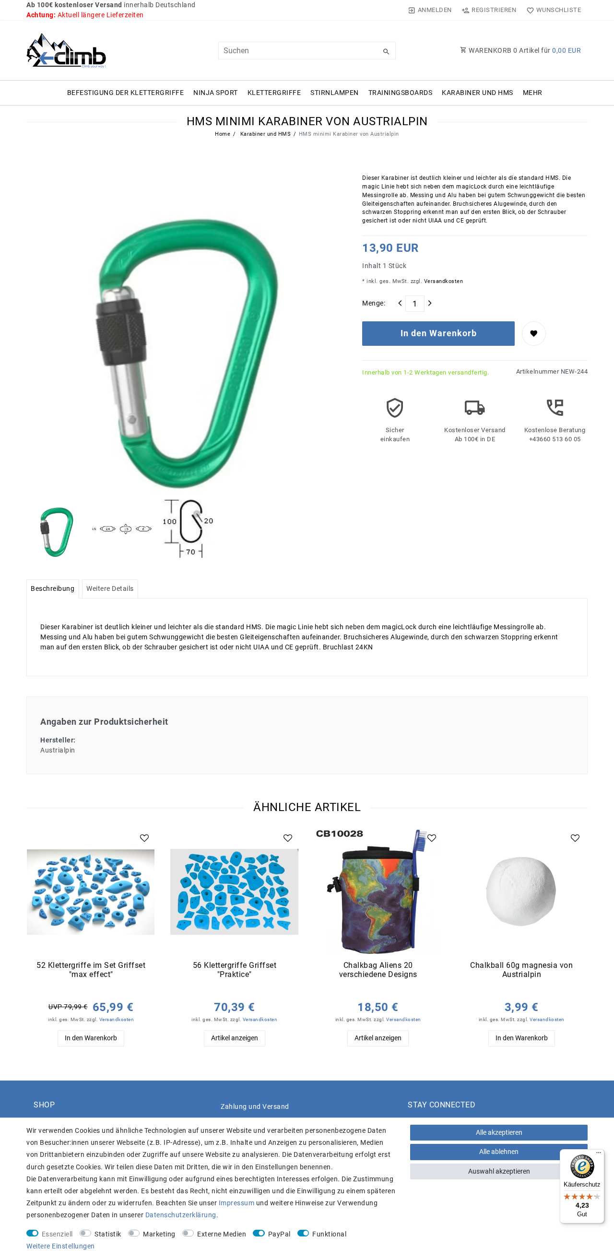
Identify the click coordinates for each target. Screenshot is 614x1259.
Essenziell (57, 1234)
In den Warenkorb (439, 333)
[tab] (52, 589)
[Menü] (598, 1155)
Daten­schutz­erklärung (180, 1215)
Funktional (329, 1234)
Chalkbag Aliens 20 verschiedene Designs (378, 970)
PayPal (279, 1234)
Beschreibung (52, 588)
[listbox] (91, 892)
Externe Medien (221, 1234)
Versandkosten (442, 281)
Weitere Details (110, 588)
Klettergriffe (274, 92)
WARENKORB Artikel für (524, 50)
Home (222, 134)
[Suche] (386, 51)
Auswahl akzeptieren (499, 1171)
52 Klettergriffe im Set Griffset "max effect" (90, 970)
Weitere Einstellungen (60, 1246)
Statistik (107, 1234)
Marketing (159, 1234)
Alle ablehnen (499, 1151)
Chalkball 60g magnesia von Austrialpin (521, 970)
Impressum (237, 1203)
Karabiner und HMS (477, 92)
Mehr (533, 92)
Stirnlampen (334, 92)
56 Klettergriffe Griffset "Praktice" (235, 970)
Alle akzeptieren (499, 1132)
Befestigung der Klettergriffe (125, 92)
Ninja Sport (215, 92)
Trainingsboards (400, 92)
